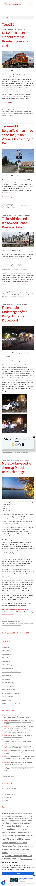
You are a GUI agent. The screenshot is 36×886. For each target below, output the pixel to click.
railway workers (19, 113)
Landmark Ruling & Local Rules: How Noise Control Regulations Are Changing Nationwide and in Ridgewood (19, 722)
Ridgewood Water (6, 675)
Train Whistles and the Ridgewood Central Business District (17, 222)
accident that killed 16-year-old (13, 293)
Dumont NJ (10, 204)
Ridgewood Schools (7, 654)
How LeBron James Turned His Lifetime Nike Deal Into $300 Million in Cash (18, 736)
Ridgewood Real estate (12, 846)
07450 (7, 813)
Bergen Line (25, 293)
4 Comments (25, 304)
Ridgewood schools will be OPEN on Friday (17, 853)
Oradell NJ (4, 625)
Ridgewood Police (6, 661)
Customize (18, 878)
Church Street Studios (7, 696)
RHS (3, 823)
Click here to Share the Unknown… (11, 788)
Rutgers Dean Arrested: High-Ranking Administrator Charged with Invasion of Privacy (17, 746)
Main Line (30, 295)
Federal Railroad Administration (24, 623)
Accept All (18, 873)
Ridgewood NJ (12, 296)
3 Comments (27, 29)
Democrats (4, 818)
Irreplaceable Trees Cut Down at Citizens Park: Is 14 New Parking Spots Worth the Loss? (18, 731)
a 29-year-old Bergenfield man (13, 206)
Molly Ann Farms (6, 647)
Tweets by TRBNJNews (8, 776)
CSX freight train (28, 206)
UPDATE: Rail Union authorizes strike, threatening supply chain (15, 39)
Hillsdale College (6, 700)
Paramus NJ (19, 820)
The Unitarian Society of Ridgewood (11, 672)
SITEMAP (6, 800)
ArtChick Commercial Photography (11, 693)
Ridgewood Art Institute (22, 823)
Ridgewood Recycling (28, 846)
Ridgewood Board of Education (15, 826)
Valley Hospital (6, 679)
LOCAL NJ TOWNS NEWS (10, 795)
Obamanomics (13, 820)
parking (24, 820)
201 (3, 813)
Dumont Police (12, 207)
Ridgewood (9, 823)
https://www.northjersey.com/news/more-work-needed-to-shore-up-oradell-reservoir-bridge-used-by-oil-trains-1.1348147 (17, 612)
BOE (10, 816)
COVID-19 (24, 816)
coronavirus (18, 816)
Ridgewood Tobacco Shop (8, 689)
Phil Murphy (29, 820)
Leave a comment (28, 123)
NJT (3, 296)
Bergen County (12, 621)
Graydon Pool (16, 818)
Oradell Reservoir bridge (14, 625)
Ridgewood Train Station (23, 296)
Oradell (18, 621)
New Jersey (5, 820)
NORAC (6, 296)
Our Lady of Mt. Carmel (8, 682)
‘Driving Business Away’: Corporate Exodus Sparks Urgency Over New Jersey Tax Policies (18, 716)
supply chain (10, 115)
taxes (22, 859)
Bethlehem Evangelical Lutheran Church (12, 703)
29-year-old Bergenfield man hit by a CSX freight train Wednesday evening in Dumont (17, 134)
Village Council (12, 452)
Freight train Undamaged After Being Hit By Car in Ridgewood (14, 313)
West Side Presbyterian (8, 686)
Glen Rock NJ (10, 818)
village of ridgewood (12, 109)
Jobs (30, 818)
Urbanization (27, 859)
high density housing (22, 295)
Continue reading (7, 102)
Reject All (18, 882)
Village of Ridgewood (22, 452)
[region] (18, 873)
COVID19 (29, 816)
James (21, 29)
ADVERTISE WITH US (9, 797)
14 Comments (26, 215)
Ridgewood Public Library (8, 668)
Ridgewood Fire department (9, 665)
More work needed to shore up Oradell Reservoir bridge (16, 467)
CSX (6, 111)
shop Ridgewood (14, 859)
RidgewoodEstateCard (9, 832)
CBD (12, 295)
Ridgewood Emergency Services (10, 651)
